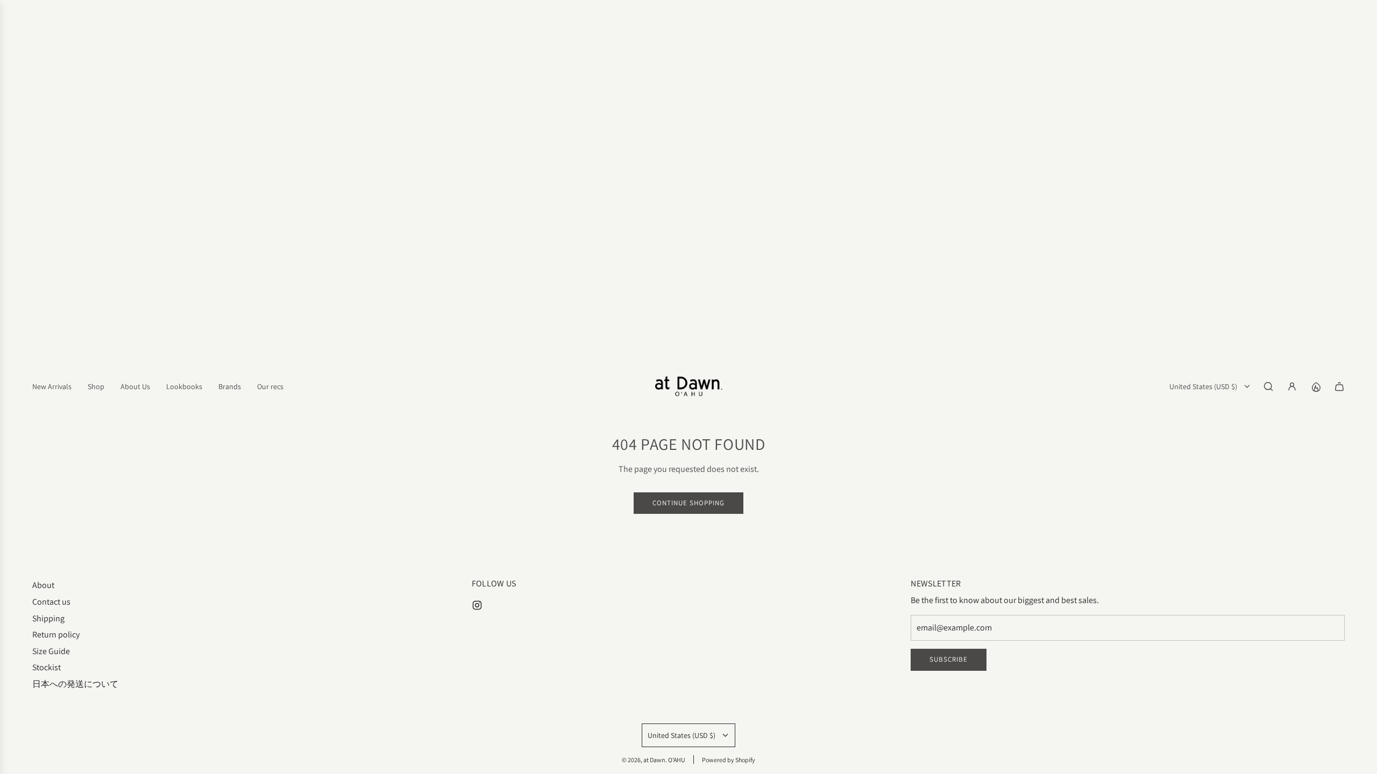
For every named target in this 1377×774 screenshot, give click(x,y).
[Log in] (1292, 386)
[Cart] (1339, 386)
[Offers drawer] (1316, 386)
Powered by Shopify (728, 760)
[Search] (1268, 386)
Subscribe (948, 659)
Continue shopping (688, 502)
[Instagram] (477, 605)
